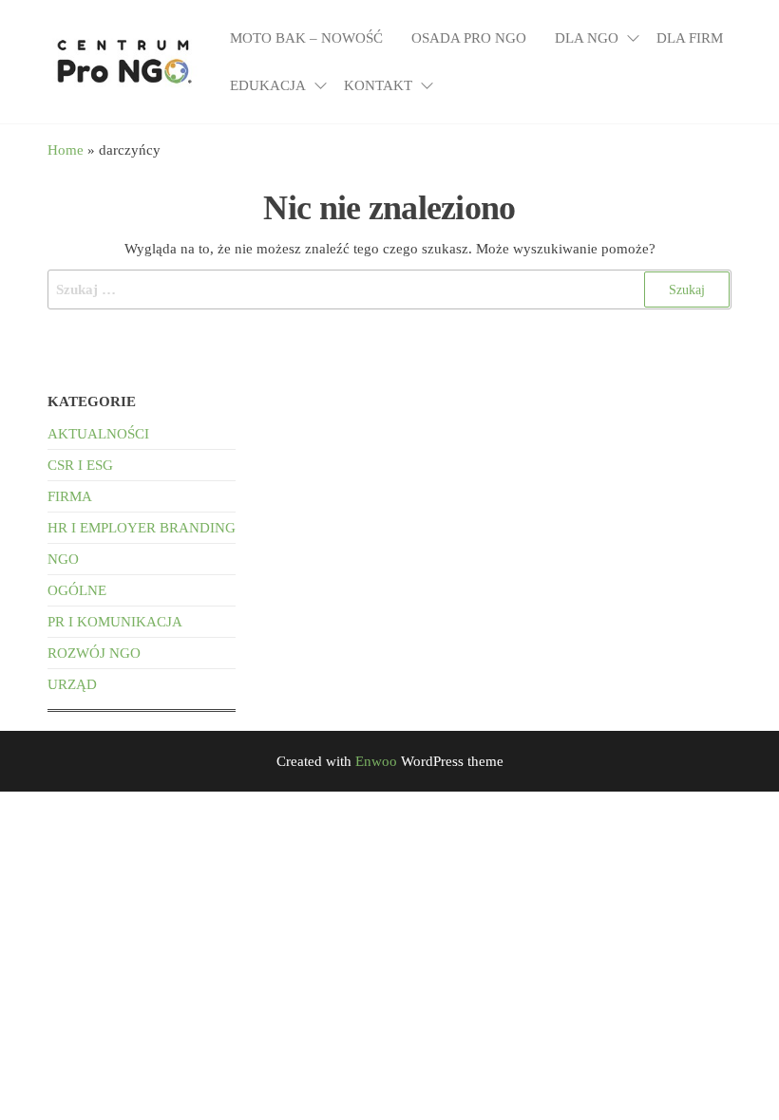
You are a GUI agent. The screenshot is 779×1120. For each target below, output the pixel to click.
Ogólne (77, 590)
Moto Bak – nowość (306, 38)
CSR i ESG (80, 465)
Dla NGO (586, 38)
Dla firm (689, 38)
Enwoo (376, 761)
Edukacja (268, 85)
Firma (70, 496)
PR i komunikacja (115, 621)
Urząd (72, 684)
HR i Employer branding (142, 527)
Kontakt (378, 85)
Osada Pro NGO (468, 38)
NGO (63, 559)
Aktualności (98, 433)
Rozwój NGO (94, 653)
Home (66, 150)
